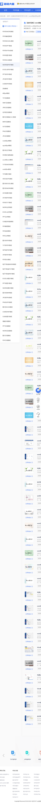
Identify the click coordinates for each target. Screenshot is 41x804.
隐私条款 (2, 780)
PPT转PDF (37, 788)
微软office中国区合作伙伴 (27, 3)
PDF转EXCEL (27, 777)
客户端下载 (3, 785)
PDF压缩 (36, 777)
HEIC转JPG (26, 788)
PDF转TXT (15, 797)
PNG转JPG (37, 791)
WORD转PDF (26, 783)
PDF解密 (25, 780)
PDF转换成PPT (16, 777)
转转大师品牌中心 (4, 774)
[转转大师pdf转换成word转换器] (7, 5)
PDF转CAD (26, 774)
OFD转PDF (37, 783)
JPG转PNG (26, 785)
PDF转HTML (37, 794)
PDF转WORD (16, 774)
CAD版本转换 (16, 783)
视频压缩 (15, 788)
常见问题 (2, 777)
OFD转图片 (15, 785)
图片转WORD (16, 791)
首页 (5, 10)
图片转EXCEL (27, 791)
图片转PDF (15, 780)
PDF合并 (25, 794)
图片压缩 (36, 785)
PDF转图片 (37, 774)
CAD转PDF (37, 780)
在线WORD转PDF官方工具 (19, 16)
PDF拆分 (15, 794)
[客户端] (38, 390)
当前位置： (3, 16)
